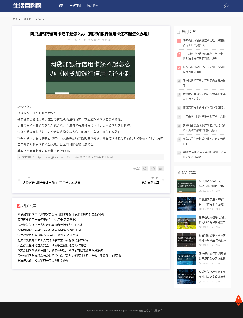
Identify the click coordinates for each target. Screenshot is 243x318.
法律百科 (26, 19)
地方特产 (92, 5)
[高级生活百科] (27, 6)
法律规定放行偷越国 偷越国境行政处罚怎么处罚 (47, 235)
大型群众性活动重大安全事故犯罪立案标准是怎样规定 (51, 245)
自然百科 (75, 5)
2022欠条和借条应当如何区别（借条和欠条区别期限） (204, 154)
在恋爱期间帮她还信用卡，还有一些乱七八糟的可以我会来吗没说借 (60, 250)
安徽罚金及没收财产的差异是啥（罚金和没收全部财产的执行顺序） (204, 128)
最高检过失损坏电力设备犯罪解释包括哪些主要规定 (50, 224)
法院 (153, 168)
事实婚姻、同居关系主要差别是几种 (204, 116)
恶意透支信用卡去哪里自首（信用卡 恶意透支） (47, 219)
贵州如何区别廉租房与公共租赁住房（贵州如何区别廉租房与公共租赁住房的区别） (70, 255)
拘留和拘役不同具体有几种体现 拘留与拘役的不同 (49, 230)
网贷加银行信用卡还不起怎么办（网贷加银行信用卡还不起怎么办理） (61, 214)
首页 (60, 5)
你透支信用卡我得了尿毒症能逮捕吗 (204, 107)
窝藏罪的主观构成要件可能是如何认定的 (204, 141)
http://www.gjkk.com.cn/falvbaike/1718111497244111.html (74, 157)
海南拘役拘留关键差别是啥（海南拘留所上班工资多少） (204, 43)
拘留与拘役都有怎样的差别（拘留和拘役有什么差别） (204, 69)
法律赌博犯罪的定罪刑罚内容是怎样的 (204, 83)
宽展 (161, 168)
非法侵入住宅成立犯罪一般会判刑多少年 (43, 260)
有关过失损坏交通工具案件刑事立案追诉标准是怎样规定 (53, 240)
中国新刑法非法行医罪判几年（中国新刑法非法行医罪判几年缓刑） (204, 56)
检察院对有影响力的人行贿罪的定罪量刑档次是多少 (204, 96)
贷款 (145, 168)
